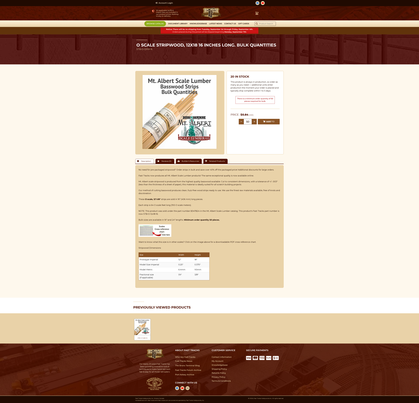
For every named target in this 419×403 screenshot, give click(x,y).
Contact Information (222, 357)
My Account (217, 361)
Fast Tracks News (183, 361)
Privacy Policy (218, 377)
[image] (179, 112)
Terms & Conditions (221, 381)
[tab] (145, 161)
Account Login (165, 3)
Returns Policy (219, 373)
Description (146, 161)
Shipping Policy (219, 369)
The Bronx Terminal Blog (187, 365)
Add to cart (270, 121)
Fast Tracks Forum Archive (188, 370)
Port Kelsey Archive (184, 374)
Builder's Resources (190, 161)
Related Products (217, 161)
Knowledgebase (220, 365)
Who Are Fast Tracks (185, 357)
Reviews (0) (166, 161)
